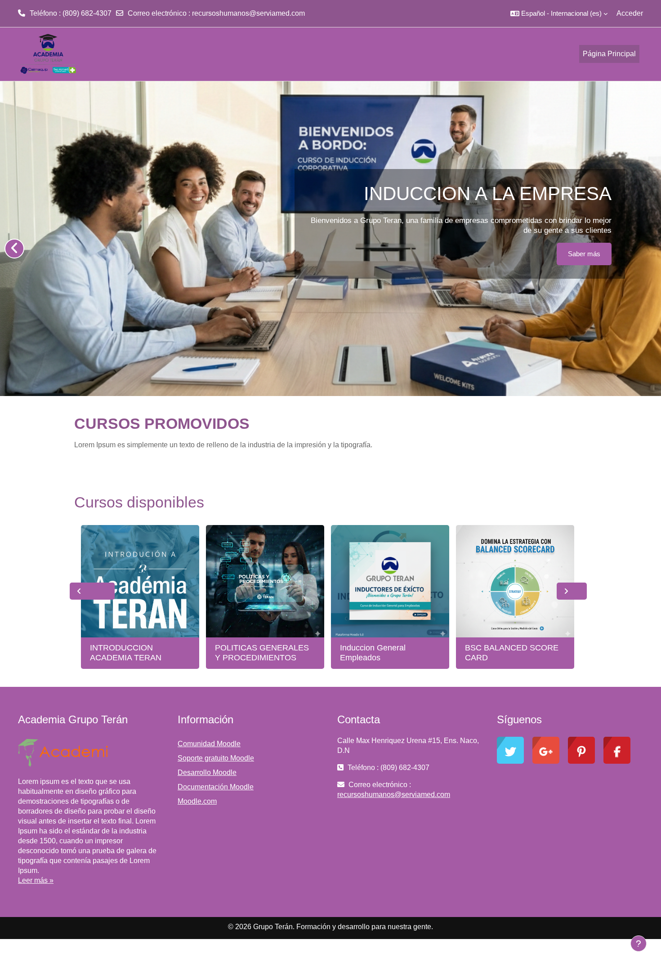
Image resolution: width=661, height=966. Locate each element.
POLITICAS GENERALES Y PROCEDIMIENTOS (262, 652)
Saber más (584, 254)
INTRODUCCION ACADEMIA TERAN (125, 652)
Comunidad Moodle (209, 744)
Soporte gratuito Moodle (216, 758)
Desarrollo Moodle (207, 772)
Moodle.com (197, 801)
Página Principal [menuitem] (609, 54)
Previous (92, 591)
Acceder (629, 13)
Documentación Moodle (216, 787)
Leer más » (36, 880)
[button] (559, 13)
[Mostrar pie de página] (638, 943)
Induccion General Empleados (373, 652)
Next (572, 591)
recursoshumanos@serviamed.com (248, 13)
